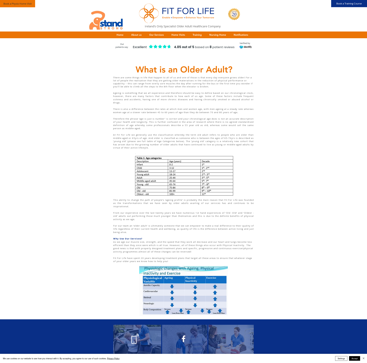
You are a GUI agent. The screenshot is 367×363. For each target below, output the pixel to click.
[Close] (363, 358)
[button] (138, 35)
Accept (355, 358)
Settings (341, 358)
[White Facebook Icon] (183, 338)
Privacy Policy (113, 358)
